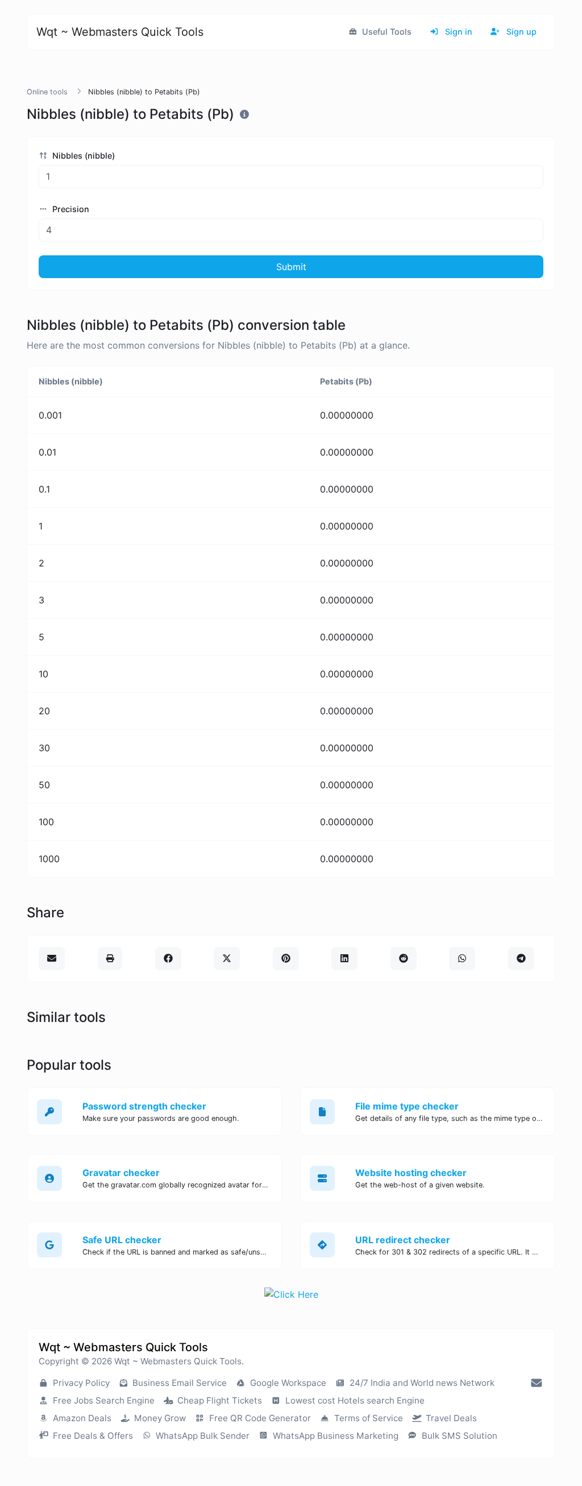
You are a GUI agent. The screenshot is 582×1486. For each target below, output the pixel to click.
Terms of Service (367, 1418)
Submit (291, 266)
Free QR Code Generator (259, 1418)
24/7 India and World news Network (420, 1382)
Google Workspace (287, 1382)
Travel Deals (450, 1418)
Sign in (457, 31)
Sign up (520, 31)
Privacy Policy (80, 1382)
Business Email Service (178, 1382)
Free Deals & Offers (92, 1435)
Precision (69, 209)
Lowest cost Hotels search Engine (354, 1400)
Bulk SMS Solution (458, 1435)
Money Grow (159, 1418)
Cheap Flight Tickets (218, 1400)
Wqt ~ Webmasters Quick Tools (119, 32)
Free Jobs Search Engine (103, 1400)
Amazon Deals (81, 1418)
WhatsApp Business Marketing (334, 1435)
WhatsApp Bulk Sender (201, 1435)
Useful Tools (385, 31)
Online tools (47, 92)
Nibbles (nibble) (82, 155)
